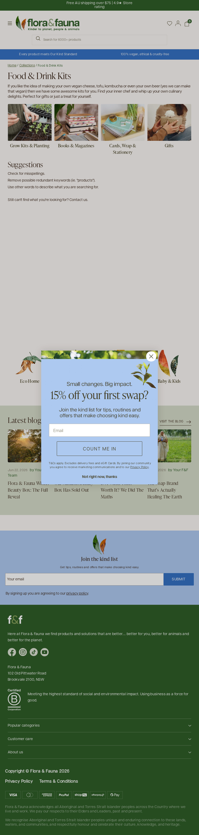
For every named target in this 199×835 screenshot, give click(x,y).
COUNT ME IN (99, 448)
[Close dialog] (151, 356)
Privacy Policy (139, 467)
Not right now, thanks (99, 476)
